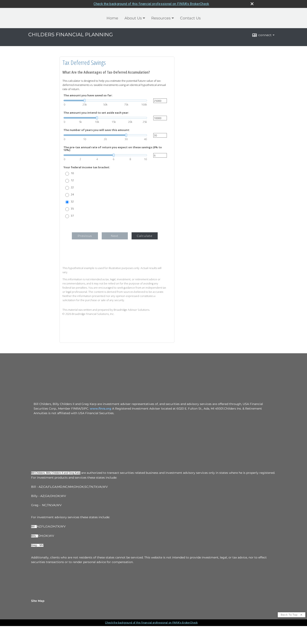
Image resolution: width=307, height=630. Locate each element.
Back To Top (289, 614)
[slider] (105, 100)
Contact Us (190, 18)
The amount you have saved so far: (88, 95)
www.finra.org (100, 408)
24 (72, 194)
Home (112, 18)
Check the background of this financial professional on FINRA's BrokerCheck (151, 4)
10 (72, 173)
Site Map (37, 601)
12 (72, 180)
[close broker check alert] (252, 3)
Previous (85, 236)
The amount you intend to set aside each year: (96, 112)
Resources (161, 18)
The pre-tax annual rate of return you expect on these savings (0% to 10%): (112, 148)
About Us (133, 18)
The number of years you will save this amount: (96, 130)
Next (114, 236)
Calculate (144, 236)
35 (72, 208)
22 (72, 187)
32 (72, 201)
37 (72, 215)
